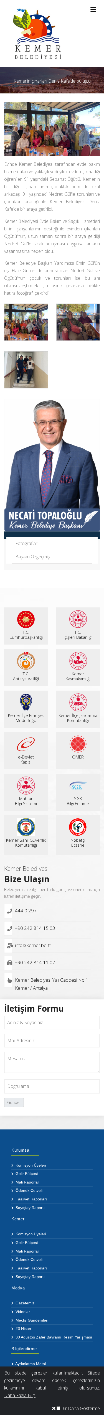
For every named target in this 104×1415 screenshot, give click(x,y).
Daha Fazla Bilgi (19, 1395)
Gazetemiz (24, 1303)
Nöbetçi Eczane (78, 843)
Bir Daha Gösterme (80, 1408)
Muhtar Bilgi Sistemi (26, 801)
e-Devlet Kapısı (26, 759)
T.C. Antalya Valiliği (26, 676)
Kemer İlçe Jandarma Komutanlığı (78, 718)
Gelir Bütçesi (26, 1173)
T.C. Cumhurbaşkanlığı (26, 635)
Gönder (14, 1102)
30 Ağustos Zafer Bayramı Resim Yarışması (53, 1337)
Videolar (22, 1311)
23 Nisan (22, 1328)
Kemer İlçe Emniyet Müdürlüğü (26, 718)
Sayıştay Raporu (29, 1207)
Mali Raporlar (26, 1182)
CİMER (78, 756)
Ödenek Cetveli (28, 1190)
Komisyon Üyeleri (30, 1165)
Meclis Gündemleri (31, 1320)
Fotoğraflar (26, 543)
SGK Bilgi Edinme (78, 801)
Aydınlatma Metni (30, 1363)
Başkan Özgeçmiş (32, 557)
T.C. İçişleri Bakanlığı (78, 635)
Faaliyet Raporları (30, 1199)
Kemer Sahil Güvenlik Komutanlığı (26, 843)
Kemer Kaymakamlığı (78, 676)
